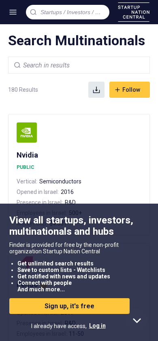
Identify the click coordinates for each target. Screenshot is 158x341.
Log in (97, 325)
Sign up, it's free (69, 306)
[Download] (96, 90)
